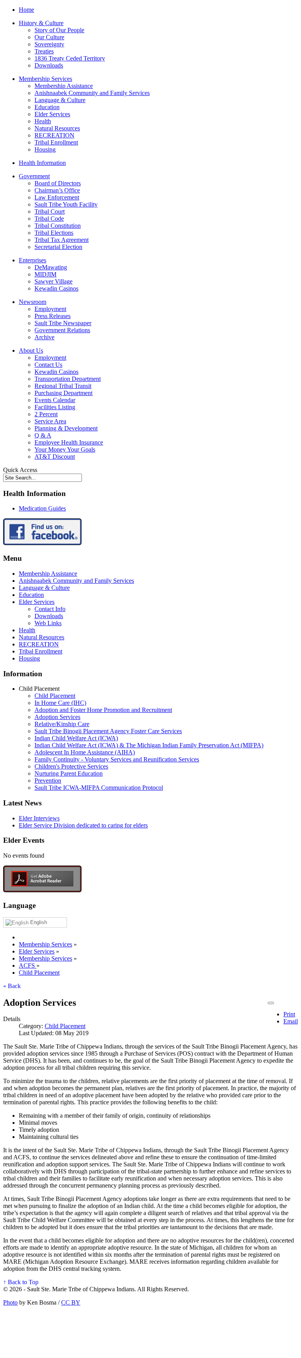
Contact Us (48, 364)
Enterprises (32, 260)
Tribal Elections (53, 232)
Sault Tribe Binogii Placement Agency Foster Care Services (108, 731)
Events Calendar (54, 400)
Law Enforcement (56, 197)
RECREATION (54, 135)
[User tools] (271, 1003)
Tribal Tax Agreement (61, 239)
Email (290, 1021)
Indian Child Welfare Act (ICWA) (76, 738)
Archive (44, 337)
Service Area (50, 421)
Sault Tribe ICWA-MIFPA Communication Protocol (98, 787)
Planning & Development (66, 428)
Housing (45, 149)
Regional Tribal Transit (62, 386)
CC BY (70, 1302)
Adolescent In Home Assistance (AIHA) (84, 752)
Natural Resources (57, 128)
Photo (10, 1302)
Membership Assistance (63, 85)
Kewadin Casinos (56, 288)
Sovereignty (49, 44)
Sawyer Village (53, 281)
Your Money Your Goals (64, 449)
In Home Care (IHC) (60, 702)
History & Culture (41, 23)
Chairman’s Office (57, 190)
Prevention (47, 780)
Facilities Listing (54, 407)
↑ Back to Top (20, 1282)
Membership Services (45, 78)
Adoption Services (57, 717)
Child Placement (54, 695)
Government (34, 176)
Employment (50, 309)
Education (47, 107)
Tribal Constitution (57, 225)
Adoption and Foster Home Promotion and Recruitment (103, 709)
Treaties (44, 51)
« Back (12, 986)
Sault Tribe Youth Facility (66, 204)
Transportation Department (67, 378)
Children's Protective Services (71, 766)
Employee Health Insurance (68, 442)
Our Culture (49, 37)
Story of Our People (59, 30)
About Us (31, 350)
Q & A (42, 435)
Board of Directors (57, 183)
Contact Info (49, 609)
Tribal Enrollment (56, 142)
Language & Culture (59, 100)
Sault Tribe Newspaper (62, 323)
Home (26, 9)
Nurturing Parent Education (68, 773)
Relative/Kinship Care (61, 724)
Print (289, 1014)
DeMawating (50, 267)
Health (42, 121)
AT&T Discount (54, 456)
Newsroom (32, 301)
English (38, 922)
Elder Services (52, 114)
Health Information (42, 162)
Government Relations (62, 330)
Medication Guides (42, 508)
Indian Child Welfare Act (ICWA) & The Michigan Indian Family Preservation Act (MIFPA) (148, 745)
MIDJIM (45, 274)
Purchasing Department (63, 393)
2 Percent (46, 414)
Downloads (48, 65)
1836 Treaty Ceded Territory (69, 58)
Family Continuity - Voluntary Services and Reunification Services (116, 759)
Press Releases (52, 316)
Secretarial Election (58, 246)
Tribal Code (49, 218)
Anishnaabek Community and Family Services (92, 93)
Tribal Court (49, 211)
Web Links (48, 623)
